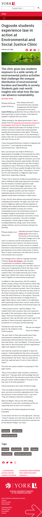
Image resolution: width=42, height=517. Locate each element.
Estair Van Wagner (16, 261)
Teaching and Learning (23, 454)
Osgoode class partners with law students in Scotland (8, 472)
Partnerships (16, 449)
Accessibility (5, 511)
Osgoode (5, 449)
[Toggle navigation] (4, 18)
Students (34, 449)
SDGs (26, 449)
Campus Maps (5, 504)
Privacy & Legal (5, 509)
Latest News (17, 431)
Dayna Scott (23, 234)
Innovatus (5, 431)
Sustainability (7, 454)
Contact (3, 500)
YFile (4, 14)
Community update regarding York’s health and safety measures (29, 472)
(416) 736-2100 (6, 502)
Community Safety (6, 507)
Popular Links (17, 8)
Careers (3, 513)
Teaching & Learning (9, 435)
